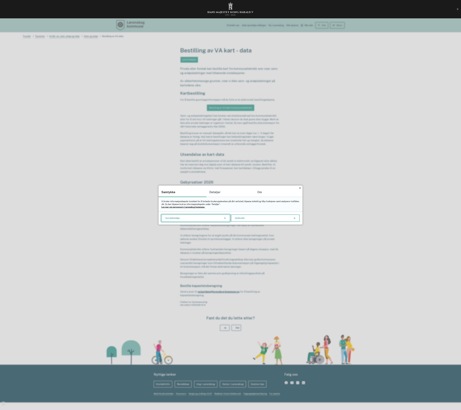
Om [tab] (259, 192)
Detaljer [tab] (215, 192)
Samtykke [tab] (168, 192)
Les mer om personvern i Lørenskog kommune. (183, 207)
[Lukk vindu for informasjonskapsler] (300, 188)
